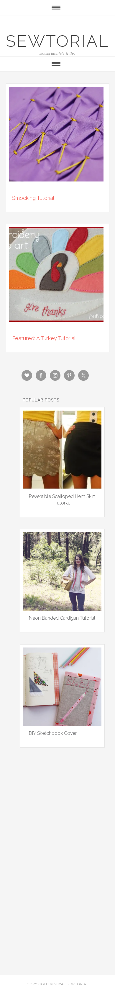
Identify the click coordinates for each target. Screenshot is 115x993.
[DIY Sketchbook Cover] (62, 724)
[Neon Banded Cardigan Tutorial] (62, 609)
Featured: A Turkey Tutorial (43, 338)
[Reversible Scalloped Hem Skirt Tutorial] (62, 487)
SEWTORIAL (57, 41)
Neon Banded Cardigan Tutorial (62, 618)
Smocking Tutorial (33, 198)
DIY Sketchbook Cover (53, 733)
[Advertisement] (57, 826)
